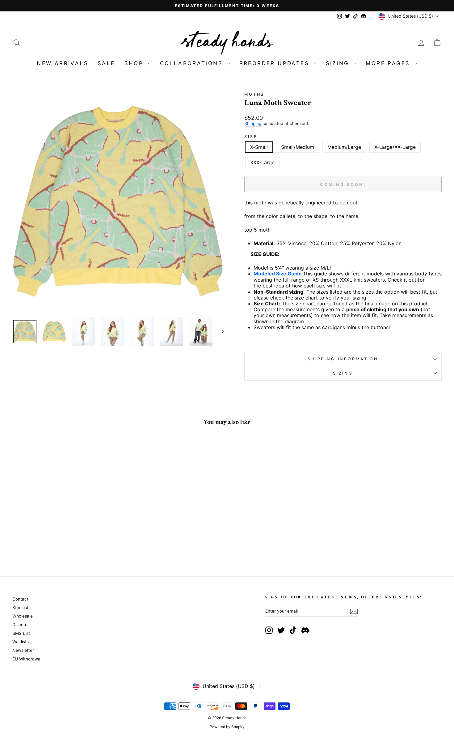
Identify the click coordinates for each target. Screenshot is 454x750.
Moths (254, 94)
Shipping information (343, 359)
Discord (19, 624)
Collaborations (192, 63)
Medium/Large (344, 147)
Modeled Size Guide (278, 274)
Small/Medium (297, 147)
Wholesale (22, 616)
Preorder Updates (275, 63)
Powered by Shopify (227, 726)
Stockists (21, 607)
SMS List (21, 633)
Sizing (339, 63)
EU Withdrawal (26, 658)
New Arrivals (62, 63)
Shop (135, 63)
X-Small (259, 147)
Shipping (252, 123)
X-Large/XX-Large (395, 147)
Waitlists (20, 641)
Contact (20, 599)
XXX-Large (262, 162)
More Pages (389, 63)
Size (250, 136)
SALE (106, 63)
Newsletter (23, 650)
